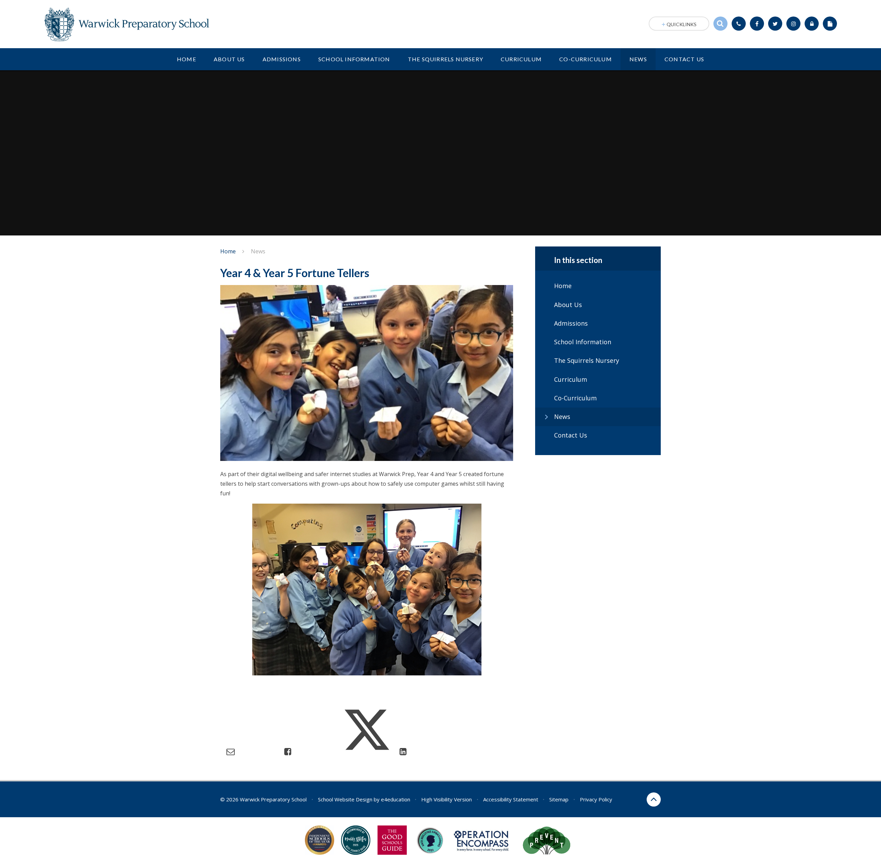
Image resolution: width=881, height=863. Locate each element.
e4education (395, 799)
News (258, 251)
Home (228, 251)
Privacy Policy (596, 799)
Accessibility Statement (510, 799)
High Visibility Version (446, 799)
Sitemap (559, 799)
